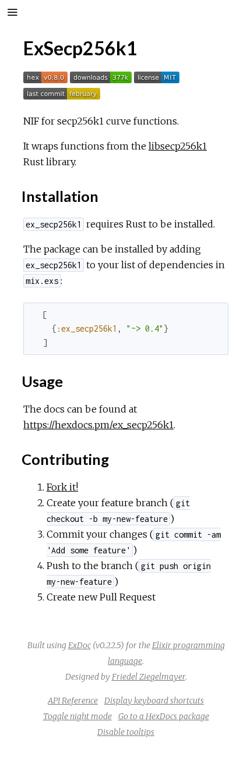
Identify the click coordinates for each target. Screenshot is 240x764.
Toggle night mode (77, 716)
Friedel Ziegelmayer (148, 676)
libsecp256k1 (178, 146)
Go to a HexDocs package (163, 716)
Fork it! (62, 487)
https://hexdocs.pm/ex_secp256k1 (98, 425)
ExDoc (79, 645)
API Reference (73, 700)
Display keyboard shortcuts (154, 700)
